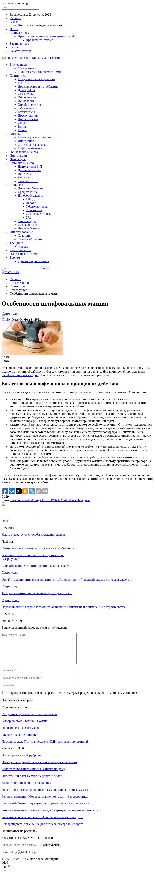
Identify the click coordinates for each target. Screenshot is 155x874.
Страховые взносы (38, 213)
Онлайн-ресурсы (29, 104)
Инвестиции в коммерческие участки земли (32, 776)
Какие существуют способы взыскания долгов (34, 534)
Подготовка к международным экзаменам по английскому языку (46, 789)
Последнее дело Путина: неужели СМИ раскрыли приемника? (45, 741)
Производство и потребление (38, 86)
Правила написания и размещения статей (46, 36)
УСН (29, 217)
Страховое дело (28, 224)
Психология (26, 101)
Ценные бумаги (28, 228)
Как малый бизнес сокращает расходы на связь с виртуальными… (47, 803)
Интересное (26, 141)
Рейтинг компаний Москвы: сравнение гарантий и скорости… (45, 796)
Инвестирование (21, 232)
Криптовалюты (20, 250)
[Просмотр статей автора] (10, 517)
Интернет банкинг (30, 188)
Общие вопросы (37, 206)
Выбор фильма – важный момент (24, 721)
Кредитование (28, 192)
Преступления (28, 115)
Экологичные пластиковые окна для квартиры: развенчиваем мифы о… (51, 810)
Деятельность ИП (30, 166)
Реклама (23, 177)
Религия (23, 82)
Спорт (22, 123)
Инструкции (18, 155)
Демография (26, 90)
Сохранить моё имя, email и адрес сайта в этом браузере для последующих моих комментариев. (72, 693)
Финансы (16, 184)
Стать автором (20, 32)
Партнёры (25, 173)
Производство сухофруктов (21, 727)
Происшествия (28, 119)
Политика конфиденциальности (40, 25)
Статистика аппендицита (19, 734)
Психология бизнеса (24, 152)
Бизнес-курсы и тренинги (35, 137)
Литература (18, 159)
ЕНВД (30, 199)
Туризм (15, 257)
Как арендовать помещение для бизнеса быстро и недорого (42, 824)
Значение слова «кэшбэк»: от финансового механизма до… (42, 817)
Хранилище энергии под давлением (26, 782)
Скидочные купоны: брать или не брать (29, 714)
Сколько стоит (28, 181)
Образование (27, 97)
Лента (14, 29)
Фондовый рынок (30, 239)
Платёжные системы (24, 253)
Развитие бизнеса (22, 163)
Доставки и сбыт (29, 170)
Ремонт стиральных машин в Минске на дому (33, 769)
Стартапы (24, 235)
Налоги (31, 203)
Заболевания (26, 108)
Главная (15, 18)
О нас (14, 21)
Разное (22, 130)
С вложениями (28, 68)
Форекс (23, 246)
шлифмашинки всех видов (20, 375)
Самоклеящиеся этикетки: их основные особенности (38, 548)
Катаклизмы (26, 112)
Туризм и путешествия (33, 261)
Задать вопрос (19, 43)
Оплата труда (27, 221)
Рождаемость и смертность (36, 79)
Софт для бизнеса (30, 148)
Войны (22, 126)
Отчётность (34, 210)
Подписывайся (50, 845)
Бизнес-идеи (18, 64)
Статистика (18, 75)
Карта (14, 47)
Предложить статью (39, 40)
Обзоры (15, 133)
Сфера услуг (26, 93)
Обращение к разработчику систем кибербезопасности (39, 762)
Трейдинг (16, 243)
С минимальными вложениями (39, 72)
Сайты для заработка (32, 144)
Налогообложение (30, 195)
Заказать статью (20, 51)
